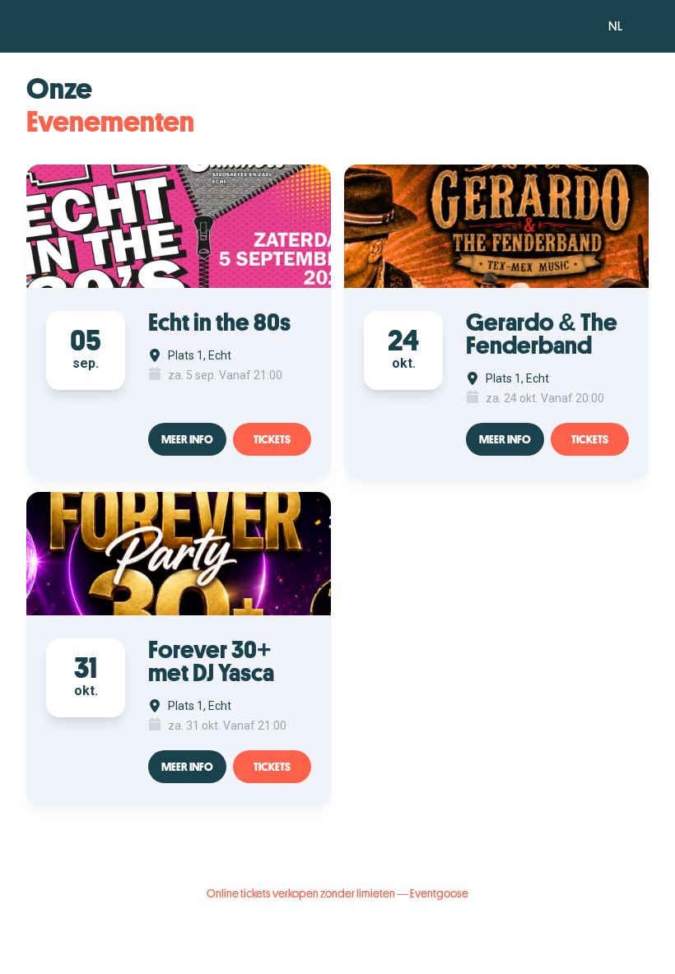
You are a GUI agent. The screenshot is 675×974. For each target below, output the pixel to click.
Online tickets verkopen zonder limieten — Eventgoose (337, 893)
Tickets (272, 439)
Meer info (187, 439)
